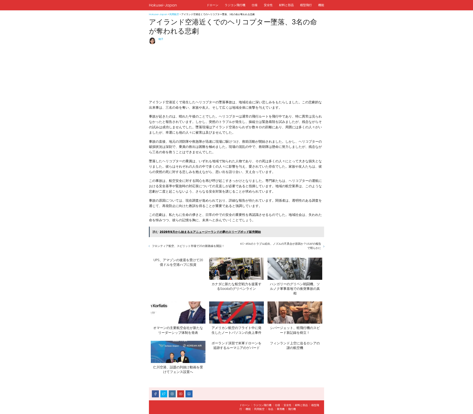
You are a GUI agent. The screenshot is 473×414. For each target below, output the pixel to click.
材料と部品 (286, 5)
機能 (321, 5)
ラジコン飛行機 (235, 5)
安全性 (268, 5)
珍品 (270, 409)
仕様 (255, 5)
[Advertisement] (236, 72)
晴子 (161, 39)
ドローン (212, 5)
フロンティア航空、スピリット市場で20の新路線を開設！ (188, 246)
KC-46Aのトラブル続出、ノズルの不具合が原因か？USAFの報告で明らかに (280, 246)
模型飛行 (306, 5)
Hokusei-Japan (163, 5)
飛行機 (292, 409)
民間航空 (259, 409)
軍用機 (281, 409)
